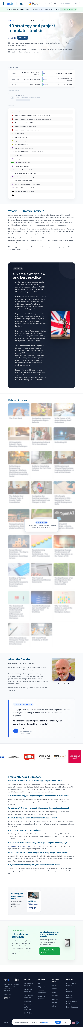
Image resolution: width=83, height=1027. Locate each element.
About (40, 983)
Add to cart (22, 38)
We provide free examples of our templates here (25, 846)
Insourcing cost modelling (22, 166)
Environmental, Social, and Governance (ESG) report (29, 151)
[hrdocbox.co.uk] (13, 3)
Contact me (7, 994)
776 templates (33, 904)
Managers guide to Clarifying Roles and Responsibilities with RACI (33, 115)
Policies (55, 996)
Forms (54, 989)
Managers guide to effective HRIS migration (27, 123)
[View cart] (44, 3)
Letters (54, 985)
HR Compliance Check (24, 162)
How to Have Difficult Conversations (25, 191)
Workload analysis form (21, 144)
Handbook (28, 1001)
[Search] (76, 4)
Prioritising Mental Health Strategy (24, 177)
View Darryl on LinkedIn (62, 684)
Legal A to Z (42, 987)
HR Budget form (19, 133)
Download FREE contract (48, 951)
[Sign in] (50, 3)
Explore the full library (68, 9)
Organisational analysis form (23, 141)
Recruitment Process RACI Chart (23, 180)
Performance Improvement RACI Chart (25, 173)
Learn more (45, 1022)
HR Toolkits (28, 1013)
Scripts (54, 1003)
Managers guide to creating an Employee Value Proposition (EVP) (33, 119)
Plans (54, 1006)
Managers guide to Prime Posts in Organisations (28, 130)
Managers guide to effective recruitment (26, 126)
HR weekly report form (21, 112)
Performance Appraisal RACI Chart (24, 170)
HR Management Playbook (22, 195)
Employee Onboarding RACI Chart (24, 148)
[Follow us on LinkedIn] (5, 998)
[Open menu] (55, 3)
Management (24, 21)
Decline (65, 1022)
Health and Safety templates (28, 1007)
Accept (58, 1022)
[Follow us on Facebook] (10, 998)
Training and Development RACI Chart (25, 188)
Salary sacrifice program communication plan (27, 184)
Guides (54, 992)
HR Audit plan (18, 155)
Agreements (56, 999)
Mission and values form (21, 137)
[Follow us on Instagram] (7, 998)
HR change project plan (21, 159)
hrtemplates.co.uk (72, 1007)
